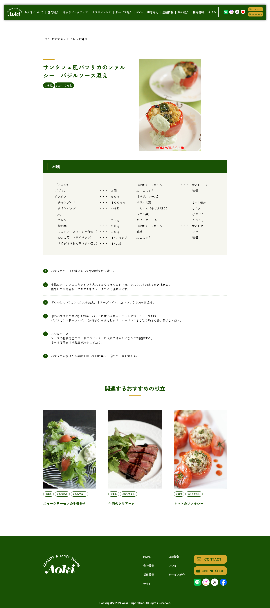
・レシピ (171, 566)
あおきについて (34, 12)
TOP (46, 39)
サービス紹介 (124, 12)
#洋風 (48, 85)
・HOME (146, 557)
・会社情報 (147, 566)
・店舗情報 (172, 557)
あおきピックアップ (75, 12)
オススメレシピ (101, 12)
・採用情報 (147, 574)
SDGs (139, 12)
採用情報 (198, 12)
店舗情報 (167, 12)
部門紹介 (53, 12)
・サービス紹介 (175, 574)
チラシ (212, 12)
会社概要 (183, 12)
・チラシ (146, 583)
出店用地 (152, 12)
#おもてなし (64, 85)
